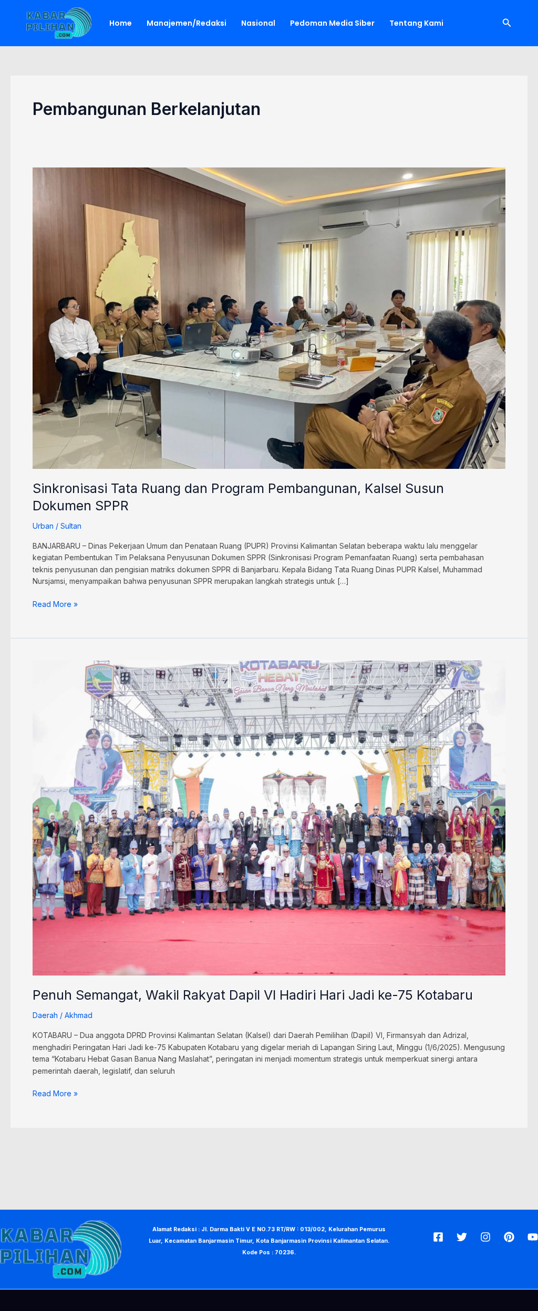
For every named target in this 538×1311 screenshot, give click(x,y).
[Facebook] (438, 1237)
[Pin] (509, 1237)
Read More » (55, 604)
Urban (43, 525)
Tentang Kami (416, 23)
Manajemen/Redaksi (186, 23)
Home (120, 23)
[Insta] (485, 1237)
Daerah (45, 1015)
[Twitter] (462, 1237)
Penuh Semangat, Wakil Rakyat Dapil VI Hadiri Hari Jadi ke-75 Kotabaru (253, 995)
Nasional (258, 23)
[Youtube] (532, 1237)
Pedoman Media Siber (332, 23)
